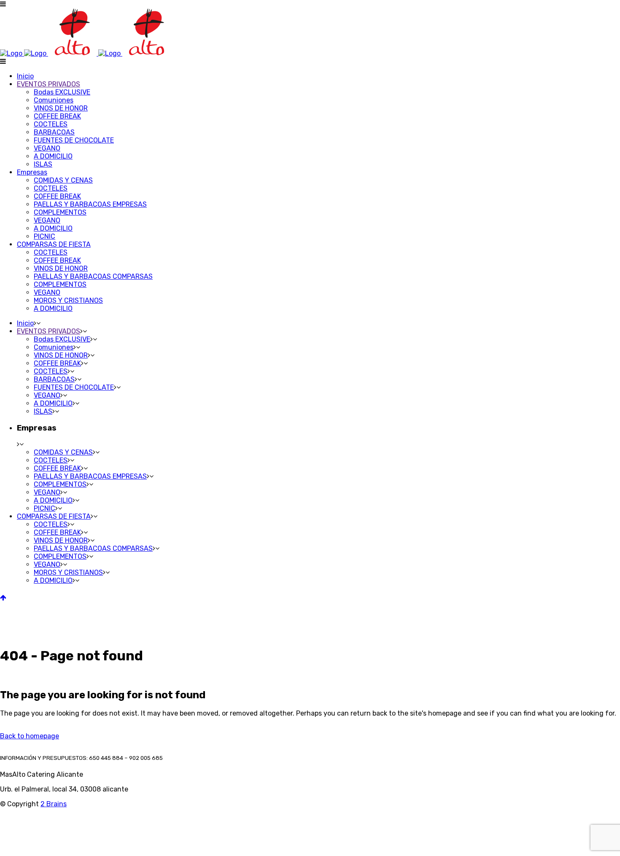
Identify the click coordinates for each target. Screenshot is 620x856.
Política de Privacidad (26, 844)
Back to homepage (29, 736)
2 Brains (53, 804)
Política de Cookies (23, 852)
